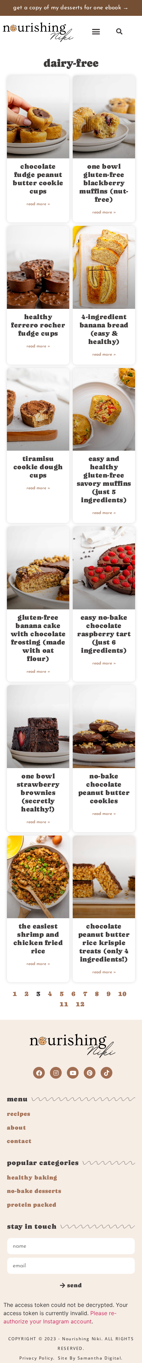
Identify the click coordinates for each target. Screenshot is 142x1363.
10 (122, 994)
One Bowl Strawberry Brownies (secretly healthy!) (38, 792)
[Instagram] (56, 1073)
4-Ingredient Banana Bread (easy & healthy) (104, 329)
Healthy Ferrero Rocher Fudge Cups (38, 325)
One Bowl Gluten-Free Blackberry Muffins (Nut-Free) (104, 182)
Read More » (38, 204)
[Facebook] (39, 1073)
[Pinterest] (89, 1073)
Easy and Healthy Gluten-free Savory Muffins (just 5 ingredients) (104, 479)
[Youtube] (73, 1073)
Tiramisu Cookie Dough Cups (38, 467)
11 (64, 1004)
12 (80, 1004)
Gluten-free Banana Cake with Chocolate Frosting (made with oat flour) (38, 638)
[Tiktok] (106, 1073)
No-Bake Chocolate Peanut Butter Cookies (104, 788)
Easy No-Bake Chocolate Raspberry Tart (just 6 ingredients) (104, 634)
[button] (96, 31)
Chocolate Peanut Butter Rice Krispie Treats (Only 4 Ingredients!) (104, 942)
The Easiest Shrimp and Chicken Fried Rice (38, 938)
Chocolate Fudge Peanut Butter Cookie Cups (38, 178)
